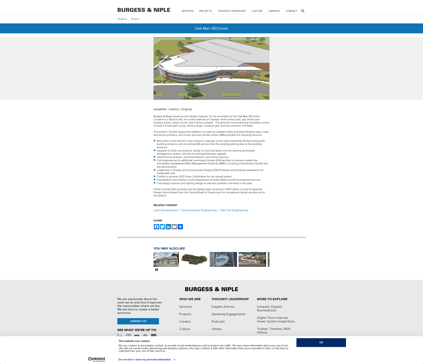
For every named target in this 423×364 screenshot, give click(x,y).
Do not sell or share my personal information (145, 359)
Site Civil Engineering (234, 210)
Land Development (166, 210)
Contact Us (138, 321)
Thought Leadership (232, 10)
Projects (205, 10)
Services (187, 10)
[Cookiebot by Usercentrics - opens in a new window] (96, 359)
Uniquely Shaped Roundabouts (269, 308)
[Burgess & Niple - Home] (143, 7)
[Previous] (151, 259)
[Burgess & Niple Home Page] (211, 288)
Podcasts (218, 321)
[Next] (272, 259)
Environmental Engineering (199, 210)
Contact (291, 10)
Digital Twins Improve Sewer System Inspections (276, 319)
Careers (274, 10)
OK (321, 342)
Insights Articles (223, 306)
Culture (257, 10)
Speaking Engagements (229, 314)
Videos (217, 329)
